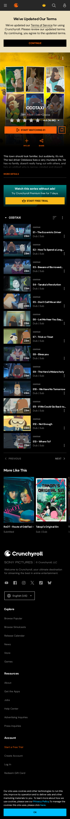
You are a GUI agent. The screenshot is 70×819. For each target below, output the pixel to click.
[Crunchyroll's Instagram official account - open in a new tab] (23, 582)
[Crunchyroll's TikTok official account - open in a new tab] (41, 582)
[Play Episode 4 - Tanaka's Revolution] (35, 283)
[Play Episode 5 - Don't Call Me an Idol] (35, 301)
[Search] (53, 5)
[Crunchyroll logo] (16, 5)
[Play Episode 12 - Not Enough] (35, 423)
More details (11, 174)
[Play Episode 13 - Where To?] (35, 440)
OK (35, 812)
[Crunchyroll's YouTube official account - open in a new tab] (6, 582)
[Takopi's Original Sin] (51, 505)
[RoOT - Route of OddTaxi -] (19, 505)
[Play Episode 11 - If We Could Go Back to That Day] (35, 405)
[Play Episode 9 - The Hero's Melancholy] (35, 371)
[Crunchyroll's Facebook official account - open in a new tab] (15, 582)
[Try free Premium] (43, 5)
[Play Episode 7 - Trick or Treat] (35, 336)
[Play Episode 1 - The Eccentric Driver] (35, 231)
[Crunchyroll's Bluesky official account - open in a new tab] (49, 582)
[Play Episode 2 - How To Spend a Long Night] (35, 249)
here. (43, 805)
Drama (46, 114)
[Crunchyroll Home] (23, 553)
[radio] (12, 120)
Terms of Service (42, 25)
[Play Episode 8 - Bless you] (35, 353)
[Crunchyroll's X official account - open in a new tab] (32, 582)
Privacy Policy (41, 801)
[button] (5, 5)
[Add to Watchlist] (62, 130)
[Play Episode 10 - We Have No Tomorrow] (35, 388)
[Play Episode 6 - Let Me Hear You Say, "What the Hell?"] (35, 318)
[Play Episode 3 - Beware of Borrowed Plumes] (35, 266)
